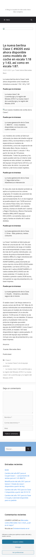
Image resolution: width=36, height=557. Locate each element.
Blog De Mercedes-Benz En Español (18, 6)
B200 (7, 470)
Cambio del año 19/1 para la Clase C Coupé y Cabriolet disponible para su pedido (18, 497)
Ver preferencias (18, 552)
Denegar (18, 547)
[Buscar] (28, 449)
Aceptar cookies (18, 542)
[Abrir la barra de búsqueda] (31, 20)
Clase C (8, 360)
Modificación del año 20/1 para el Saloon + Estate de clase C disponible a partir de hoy (17, 483)
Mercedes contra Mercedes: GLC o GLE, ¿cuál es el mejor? (18, 522)
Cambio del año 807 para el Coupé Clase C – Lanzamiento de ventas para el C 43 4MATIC (17, 475)
